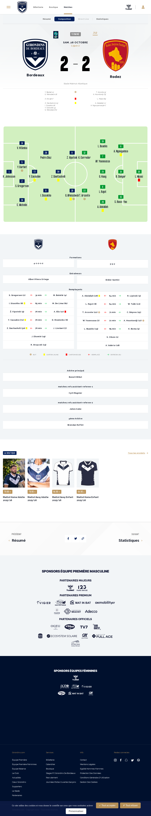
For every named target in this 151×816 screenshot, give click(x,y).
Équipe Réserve (19, 769)
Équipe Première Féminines (24, 764)
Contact (83, 760)
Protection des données (90, 773)
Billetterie (38, 7)
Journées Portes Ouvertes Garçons (61, 782)
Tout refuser (131, 805)
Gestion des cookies (88, 782)
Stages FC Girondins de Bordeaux (61, 773)
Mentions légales (87, 764)
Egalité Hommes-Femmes (91, 769)
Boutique (53, 7)
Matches (68, 7)
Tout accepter (108, 805)
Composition (64, 19)
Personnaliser (76, 811)
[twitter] (75, 539)
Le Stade (16, 791)
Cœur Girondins (19, 782)
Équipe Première (19, 760)
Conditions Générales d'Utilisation (95, 778)
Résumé (47, 19)
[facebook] (68, 539)
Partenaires (17, 795)
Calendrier (50, 764)
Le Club (15, 773)
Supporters (17, 786)
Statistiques (102, 19)
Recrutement (52, 778)
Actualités (16, 778)
